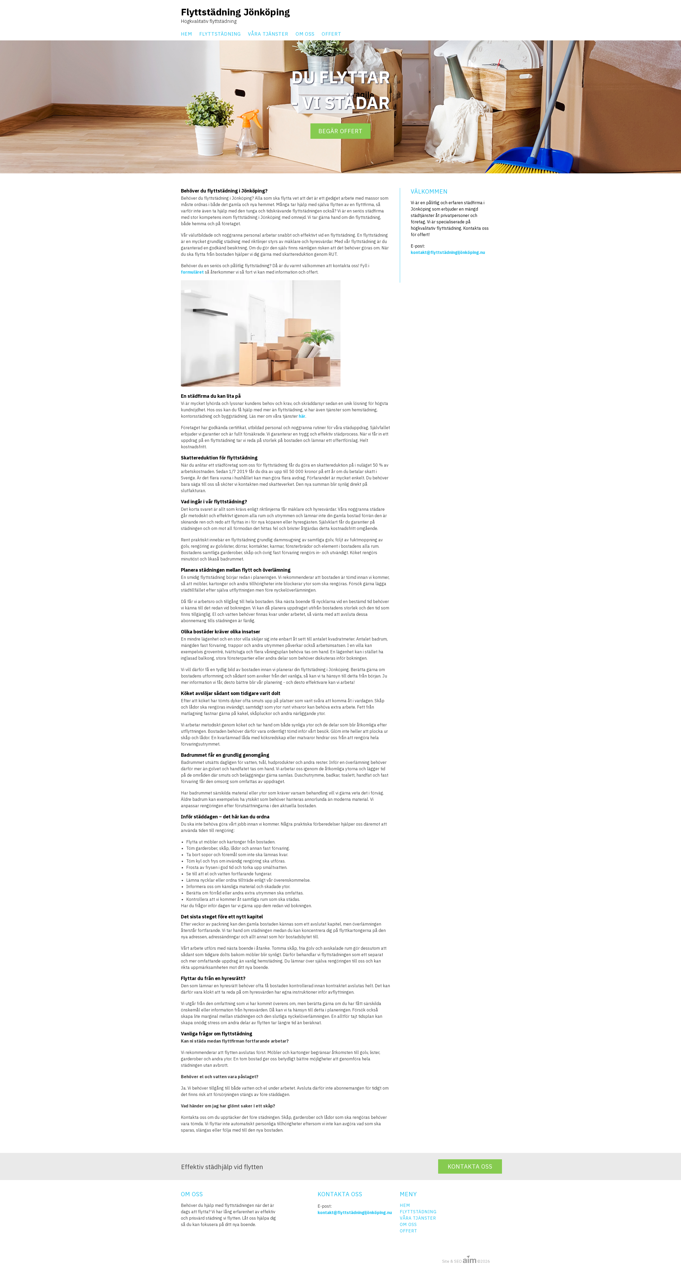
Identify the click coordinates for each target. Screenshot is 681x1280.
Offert (331, 34)
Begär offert (340, 131)
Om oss (305, 34)
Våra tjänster (268, 34)
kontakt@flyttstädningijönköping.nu (448, 252)
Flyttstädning (220, 34)
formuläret (192, 272)
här (302, 416)
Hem (186, 34)
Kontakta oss (470, 1166)
